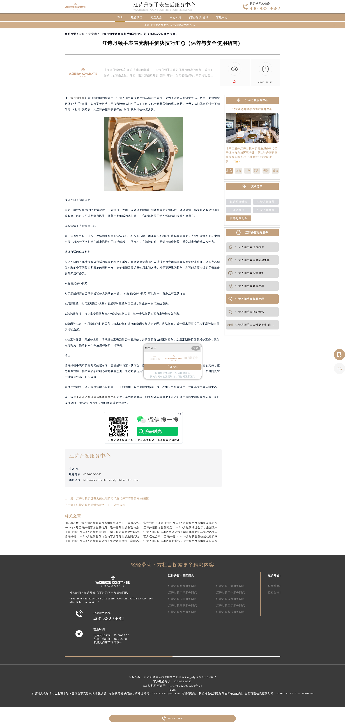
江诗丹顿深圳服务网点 (182, 598)
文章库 (92, 34)
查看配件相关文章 (279, 592)
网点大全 (156, 17)
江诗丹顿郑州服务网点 (182, 611)
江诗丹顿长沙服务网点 (230, 611)
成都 (275, 170)
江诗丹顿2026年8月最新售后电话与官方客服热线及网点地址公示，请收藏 (112, 536)
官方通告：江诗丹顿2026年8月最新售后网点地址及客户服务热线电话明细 (190, 523)
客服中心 (222, 17)
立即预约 (172, 367)
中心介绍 (175, 17)
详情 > (236, 161)
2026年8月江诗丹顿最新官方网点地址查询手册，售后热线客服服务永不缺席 (113, 523)
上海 (238, 170)
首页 (120, 17)
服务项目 (136, 17)
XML (172, 690)
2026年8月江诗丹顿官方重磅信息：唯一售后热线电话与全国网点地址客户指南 (115, 527)
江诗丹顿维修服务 (256, 232)
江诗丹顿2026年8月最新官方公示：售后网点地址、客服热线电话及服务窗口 (113, 541)
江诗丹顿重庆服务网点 (230, 605)
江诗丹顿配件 (238, 218)
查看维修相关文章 (279, 586)
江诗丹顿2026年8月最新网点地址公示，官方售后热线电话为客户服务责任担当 (115, 532)
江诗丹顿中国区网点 (181, 575)
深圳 (257, 170)
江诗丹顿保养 (266, 201)
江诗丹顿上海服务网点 (230, 586)
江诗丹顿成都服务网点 (230, 598)
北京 (229, 170)
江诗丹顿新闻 (266, 210)
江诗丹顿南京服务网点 (182, 605)
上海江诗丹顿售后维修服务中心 (96, 397)
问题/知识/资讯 (198, 17)
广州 (247, 170)
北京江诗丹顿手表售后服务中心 (252, 109)
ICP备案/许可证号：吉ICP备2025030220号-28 (172, 685)
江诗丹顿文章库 (278, 575)
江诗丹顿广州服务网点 (230, 592)
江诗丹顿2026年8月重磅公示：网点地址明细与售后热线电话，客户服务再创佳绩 (194, 532)
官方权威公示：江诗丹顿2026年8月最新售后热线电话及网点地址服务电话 (190, 536)
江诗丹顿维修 (76, 98)
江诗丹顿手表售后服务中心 (164, 5)
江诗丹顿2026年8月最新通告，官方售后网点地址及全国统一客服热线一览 (190, 541)
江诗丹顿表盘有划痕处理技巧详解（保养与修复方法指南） (113, 498)
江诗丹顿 (238, 210)
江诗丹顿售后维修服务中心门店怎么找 (100, 504)
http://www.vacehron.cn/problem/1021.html (111, 480)
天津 (266, 170)
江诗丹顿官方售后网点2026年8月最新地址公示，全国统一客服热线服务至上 (192, 527)
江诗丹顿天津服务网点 (182, 592)
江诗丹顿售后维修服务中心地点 (164, 677)
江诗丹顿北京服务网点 (182, 586)
